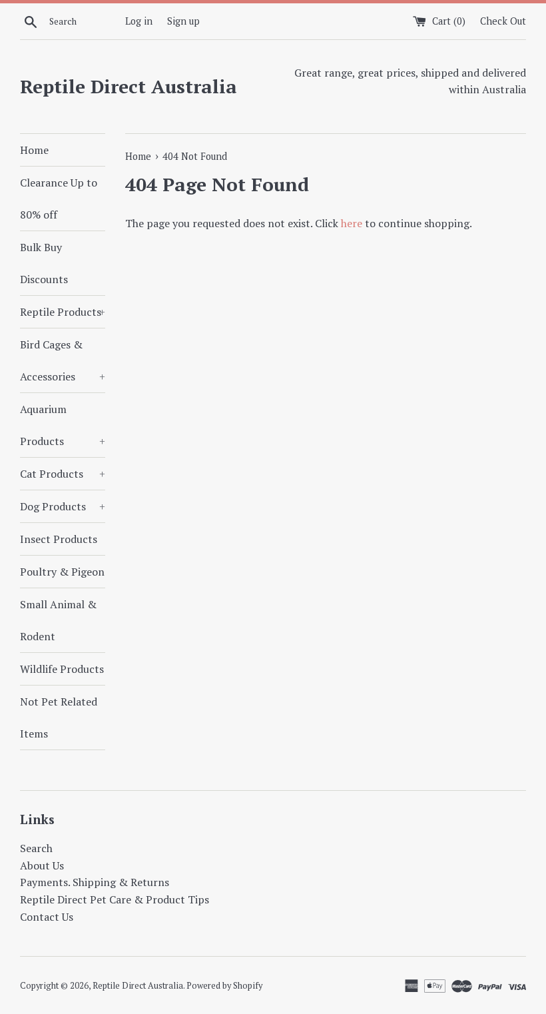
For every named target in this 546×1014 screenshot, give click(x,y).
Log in (138, 21)
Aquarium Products (62, 425)
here (351, 223)
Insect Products (58, 539)
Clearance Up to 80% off (58, 198)
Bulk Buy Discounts (44, 263)
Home (34, 150)
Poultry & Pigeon (62, 571)
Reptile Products (62, 311)
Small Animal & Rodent (58, 620)
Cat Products (62, 473)
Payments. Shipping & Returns (94, 882)
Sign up (183, 21)
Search (36, 848)
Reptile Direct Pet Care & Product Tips (114, 899)
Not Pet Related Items (58, 717)
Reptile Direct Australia (128, 86)
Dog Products (62, 506)
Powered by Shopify (224, 985)
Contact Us (46, 916)
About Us (42, 865)
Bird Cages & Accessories (62, 360)
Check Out (503, 21)
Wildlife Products (62, 669)
